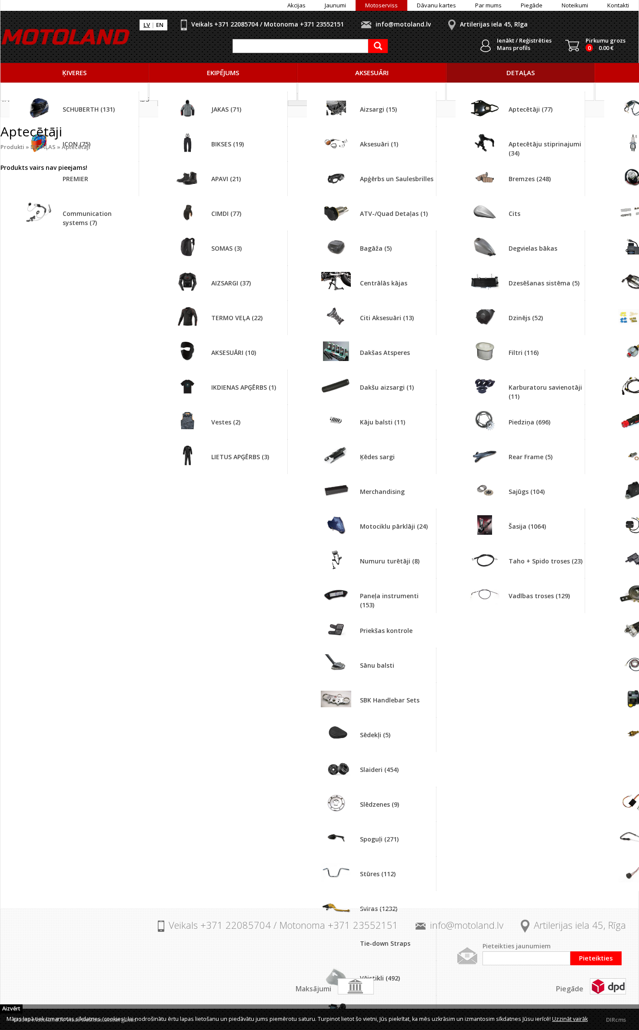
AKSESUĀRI (372, 72)
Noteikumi (575, 5)
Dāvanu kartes (436, 5)
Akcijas (296, 5)
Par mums (488, 5)
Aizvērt (11, 1008)
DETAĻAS (520, 72)
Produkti (12, 147)
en (159, 25)
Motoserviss (381, 5)
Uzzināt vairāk (570, 1019)
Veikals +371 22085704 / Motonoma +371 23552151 (267, 24)
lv (146, 25)
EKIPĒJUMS (223, 72)
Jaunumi (335, 5)
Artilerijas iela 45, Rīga (494, 24)
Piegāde (531, 5)
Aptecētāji (76, 147)
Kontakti (618, 5)
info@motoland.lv (403, 24)
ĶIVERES (74, 72)
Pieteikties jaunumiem (517, 946)
